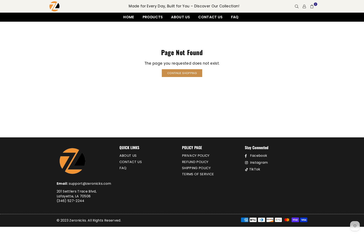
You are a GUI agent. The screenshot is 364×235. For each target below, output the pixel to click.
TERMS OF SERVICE (198, 174)
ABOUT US (180, 17)
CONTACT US (210, 17)
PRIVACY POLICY (196, 155)
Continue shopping (182, 73)
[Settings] (304, 6)
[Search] (297, 6)
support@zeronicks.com (90, 183)
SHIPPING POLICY (196, 168)
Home (128, 17)
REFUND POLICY (195, 161)
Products (153, 17)
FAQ (235, 17)
